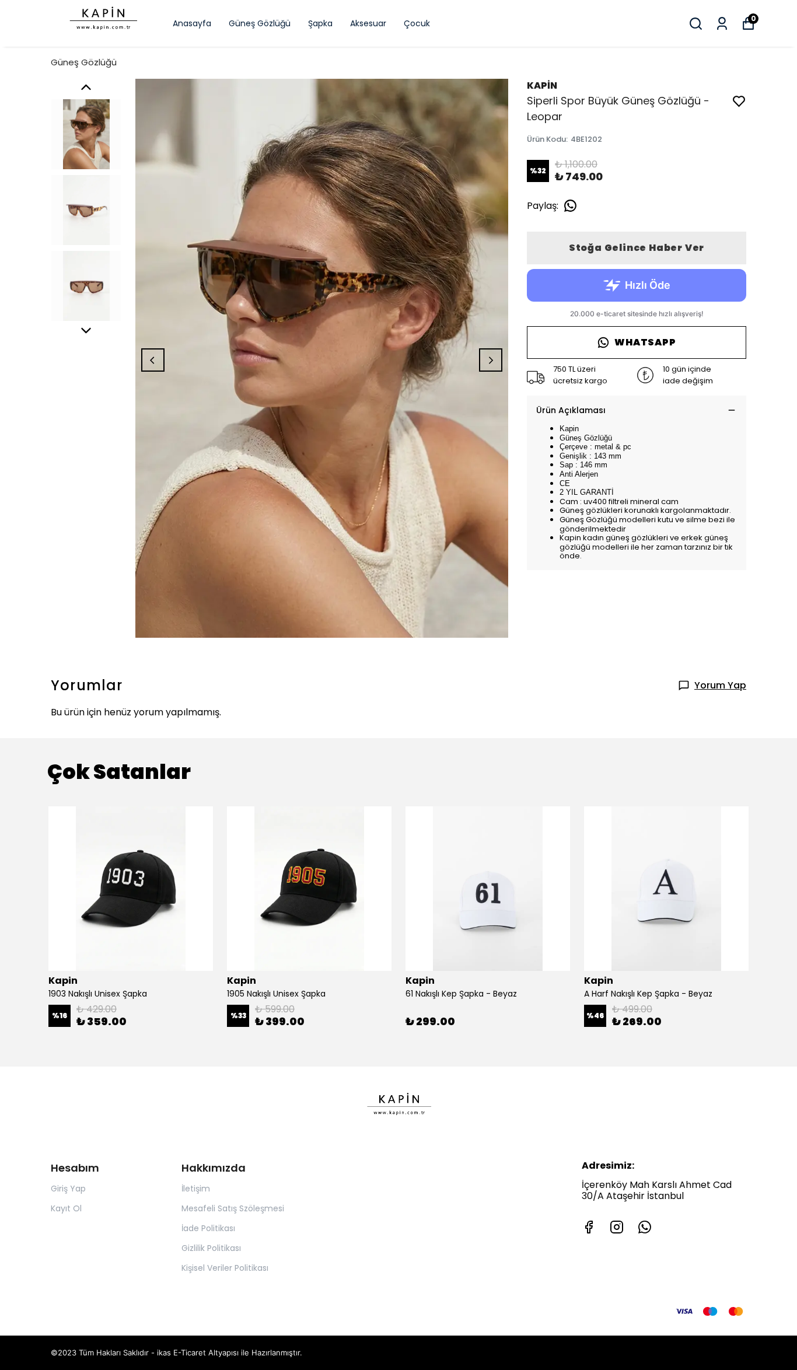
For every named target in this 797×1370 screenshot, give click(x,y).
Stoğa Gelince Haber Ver (636, 247)
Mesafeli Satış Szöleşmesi (232, 1208)
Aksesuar (368, 23)
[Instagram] (617, 1227)
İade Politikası (208, 1228)
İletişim (195, 1188)
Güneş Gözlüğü (260, 23)
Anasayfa (192, 23)
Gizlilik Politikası (211, 1248)
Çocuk (417, 23)
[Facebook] (589, 1227)
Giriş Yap (68, 1188)
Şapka (320, 23)
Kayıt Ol (66, 1208)
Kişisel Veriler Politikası (224, 1268)
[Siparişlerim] (722, 23)
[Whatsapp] (645, 1227)
